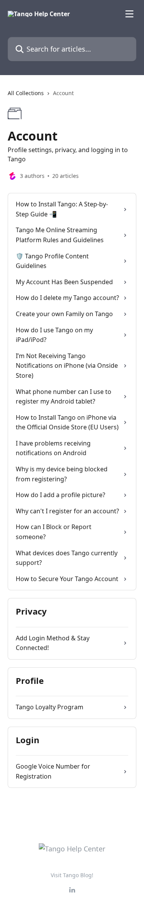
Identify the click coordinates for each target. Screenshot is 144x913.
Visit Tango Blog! (72, 875)
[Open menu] (129, 13)
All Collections (26, 93)
